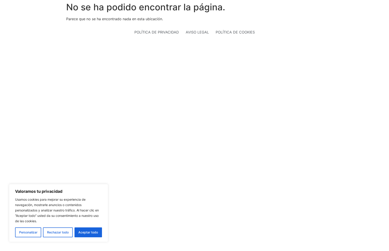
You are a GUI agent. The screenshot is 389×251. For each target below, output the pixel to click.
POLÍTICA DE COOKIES (235, 32)
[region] (58, 213)
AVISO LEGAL (197, 32)
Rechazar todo (58, 232)
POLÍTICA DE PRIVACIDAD (156, 32)
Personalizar (28, 232)
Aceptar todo (88, 232)
